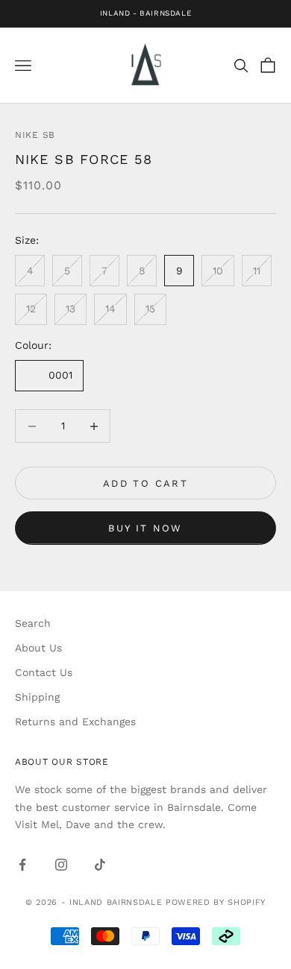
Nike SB (35, 135)
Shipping (37, 697)
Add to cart (145, 483)
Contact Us (43, 672)
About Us (38, 648)
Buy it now (145, 528)
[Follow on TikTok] (100, 864)
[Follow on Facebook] (22, 864)
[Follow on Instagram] (61, 864)
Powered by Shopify (216, 902)
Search (33, 623)
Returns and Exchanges (75, 721)
